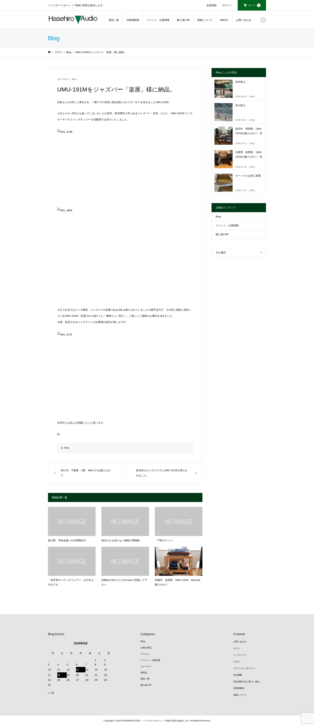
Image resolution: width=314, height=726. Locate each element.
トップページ (239, 655)
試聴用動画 (132, 20)
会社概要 (237, 675)
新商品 (144, 672)
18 (58, 675)
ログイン (227, 5)
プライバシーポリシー (244, 668)
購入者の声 (183, 20)
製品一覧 (114, 20)
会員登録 (211, 5)
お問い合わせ (243, 20)
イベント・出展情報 (158, 20)
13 (77, 669)
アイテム (145, 654)
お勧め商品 (146, 647)
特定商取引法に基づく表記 (246, 681)
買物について (204, 20)
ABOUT (224, 20)
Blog (74, 79)
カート (253, 5)
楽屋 (155, 113)
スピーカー (146, 666)
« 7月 (51, 692)
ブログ (236, 661)
